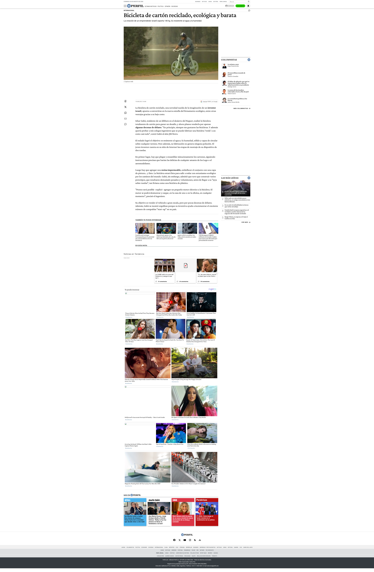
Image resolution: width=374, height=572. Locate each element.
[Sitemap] (200, 540)
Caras (210, 1)
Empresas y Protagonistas (207, 547)
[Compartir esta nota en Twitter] (125, 107)
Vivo (241, 547)
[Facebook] (174, 540)
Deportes (171, 547)
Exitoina (230, 547)
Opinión (167, 6)
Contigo (172, 553)
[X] (179, 540)
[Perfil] (136, 495)
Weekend (174, 550)
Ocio (177, 547)
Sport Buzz (203, 553)
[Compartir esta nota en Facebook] (125, 101)
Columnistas (229, 59)
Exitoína (215, 1)
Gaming (236, 547)
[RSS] (195, 540)
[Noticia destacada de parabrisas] (207, 500)
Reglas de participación (203, 556)
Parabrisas (187, 550)
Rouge (193, 550)
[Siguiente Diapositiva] (216, 272)
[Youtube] (185, 540)
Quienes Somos (169, 556)
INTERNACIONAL (129, 10)
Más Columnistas (241, 108)
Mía (197, 550)
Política (161, 6)
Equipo (194, 556)
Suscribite (240, 6)
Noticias (204, 1)
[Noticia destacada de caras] (183, 500)
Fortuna (180, 550)
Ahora (123, 547)
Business (197, 1)
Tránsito (214, 556)
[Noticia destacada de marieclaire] (159, 500)
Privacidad (187, 556)
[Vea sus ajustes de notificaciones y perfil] (248, 6)
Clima (166, 547)
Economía (144, 547)
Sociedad (174, 6)
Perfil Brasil (223, 1)
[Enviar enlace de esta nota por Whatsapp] (125, 113)
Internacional (159, 547)
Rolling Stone (194, 553)
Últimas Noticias (151, 6)
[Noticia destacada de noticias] (135, 500)
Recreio (210, 553)
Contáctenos (179, 556)
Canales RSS (160, 556)
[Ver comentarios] (248, 11)
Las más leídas (229, 177)
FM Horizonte (210, 550)
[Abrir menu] (125, 6)
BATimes (202, 550)
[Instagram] (190, 540)
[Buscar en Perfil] (248, 2)
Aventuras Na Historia (182, 553)
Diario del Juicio (248, 547)
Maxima (216, 553)
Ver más (244, 222)
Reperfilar (189, 547)
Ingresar (231, 6)
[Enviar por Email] (125, 118)
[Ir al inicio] (135, 6)
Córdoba (182, 547)
